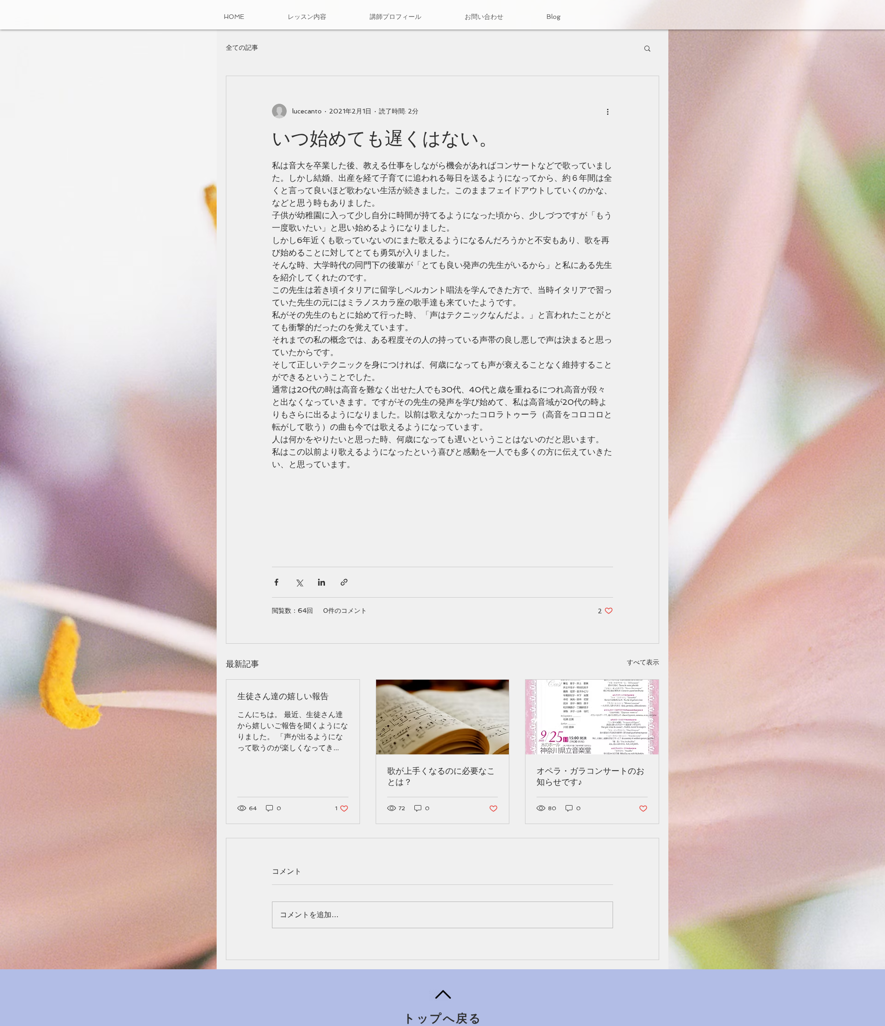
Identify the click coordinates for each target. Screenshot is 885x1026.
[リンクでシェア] (344, 582)
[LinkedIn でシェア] (321, 582)
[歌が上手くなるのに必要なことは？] (442, 717)
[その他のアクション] (607, 111)
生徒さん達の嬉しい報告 (283, 696)
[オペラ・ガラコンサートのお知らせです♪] (592, 717)
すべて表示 (643, 662)
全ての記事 (242, 47)
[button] (647, 48)
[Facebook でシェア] (276, 582)
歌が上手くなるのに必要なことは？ (441, 776)
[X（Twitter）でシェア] (299, 582)
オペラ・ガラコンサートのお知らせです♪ (590, 776)
